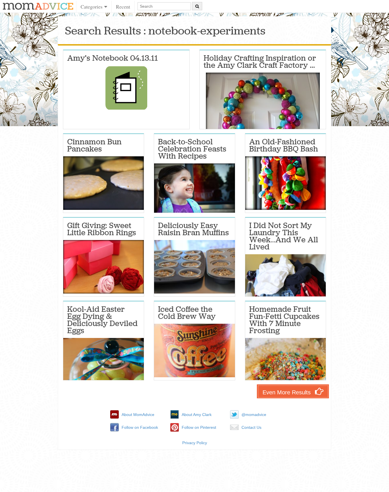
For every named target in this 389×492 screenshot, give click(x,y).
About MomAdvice (138, 414)
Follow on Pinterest (199, 427)
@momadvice (253, 414)
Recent (123, 6)
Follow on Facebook (140, 427)
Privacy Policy (194, 442)
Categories (92, 6)
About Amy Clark (197, 414)
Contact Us (251, 427)
